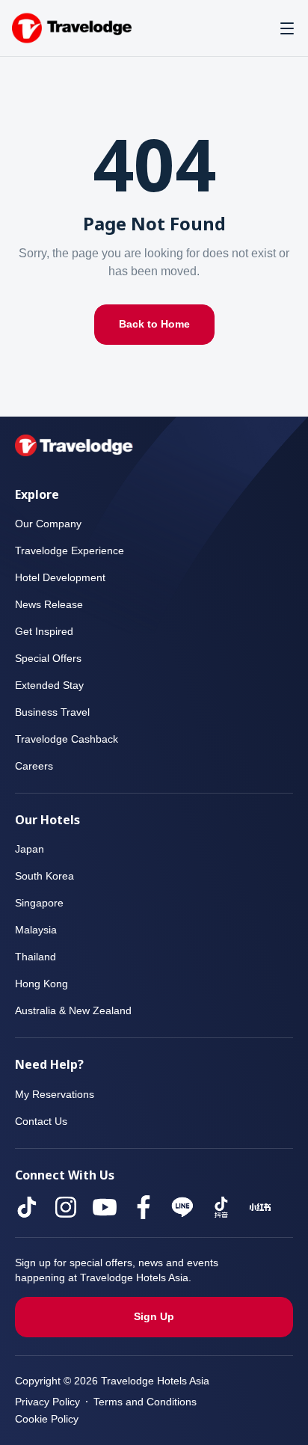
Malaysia (36, 930)
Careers (33, 766)
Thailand (35, 957)
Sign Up (154, 1317)
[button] (287, 28)
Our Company (48, 524)
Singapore (39, 903)
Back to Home (154, 324)
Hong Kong (42, 984)
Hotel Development (63, 578)
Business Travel (52, 712)
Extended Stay (50, 685)
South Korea (45, 876)
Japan (28, 849)
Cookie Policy (47, 1419)
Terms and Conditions (147, 1402)
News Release (49, 605)
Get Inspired (45, 632)
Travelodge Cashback (66, 739)
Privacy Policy (48, 1402)
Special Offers (48, 658)
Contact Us (42, 1121)
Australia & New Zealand (75, 1011)
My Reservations (55, 1094)
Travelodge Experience (69, 551)
